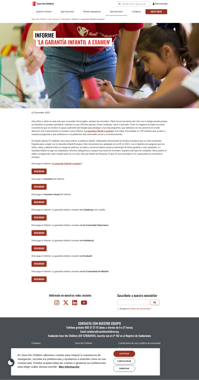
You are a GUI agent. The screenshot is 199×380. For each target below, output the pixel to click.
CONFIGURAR (124, 361)
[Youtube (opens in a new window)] (83, 303)
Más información (69, 366)
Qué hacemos (67, 11)
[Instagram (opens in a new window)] (57, 303)
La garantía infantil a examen (99, 131)
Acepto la (135, 309)
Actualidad (65, 19)
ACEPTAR (124, 354)
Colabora (136, 11)
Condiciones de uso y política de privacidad (139, 343)
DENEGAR (124, 368)
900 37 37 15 (91, 327)
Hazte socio (156, 11)
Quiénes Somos (44, 11)
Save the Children (39, 19)
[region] (85, 362)
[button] (10, 362)
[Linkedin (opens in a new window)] (75, 303)
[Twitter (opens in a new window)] (66, 303)
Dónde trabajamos (92, 11)
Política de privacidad (139, 309)
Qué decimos (116, 11)
